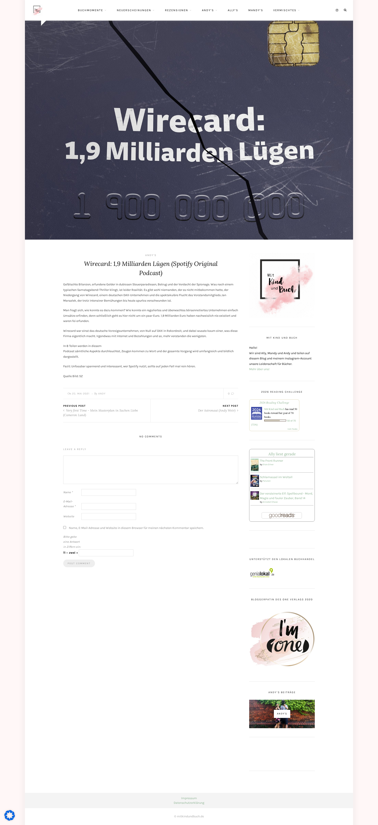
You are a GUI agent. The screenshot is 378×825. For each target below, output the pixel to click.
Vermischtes (284, 10)
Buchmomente (90, 10)
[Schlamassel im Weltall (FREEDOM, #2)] (254, 480)
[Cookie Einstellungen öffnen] (9, 819)
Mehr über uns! (259, 369)
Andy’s (208, 10)
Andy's (150, 255)
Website (68, 516)
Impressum (189, 798)
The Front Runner (271, 461)
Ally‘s (233, 10)
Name (68, 492)
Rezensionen (176, 10)
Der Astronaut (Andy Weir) (217, 410)
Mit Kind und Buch (274, 409)
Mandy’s (255, 10)
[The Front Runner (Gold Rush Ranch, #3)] (254, 465)
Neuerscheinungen (134, 10)
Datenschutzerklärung (189, 803)
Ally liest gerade (282, 454)
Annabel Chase (270, 502)
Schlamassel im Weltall (276, 477)
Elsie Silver (268, 464)
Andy (102, 393)
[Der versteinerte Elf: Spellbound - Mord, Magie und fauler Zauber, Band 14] (254, 495)
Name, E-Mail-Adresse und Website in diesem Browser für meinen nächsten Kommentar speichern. (136, 528)
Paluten (267, 481)
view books (292, 428)
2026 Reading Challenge (274, 403)
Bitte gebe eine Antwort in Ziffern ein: (72, 541)
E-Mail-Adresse (69, 504)
